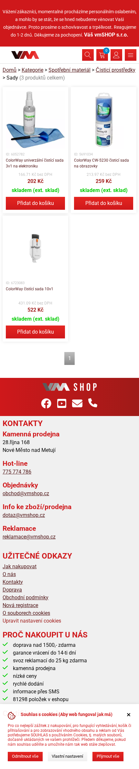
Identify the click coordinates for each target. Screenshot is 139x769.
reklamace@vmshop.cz (29, 537)
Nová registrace (20, 605)
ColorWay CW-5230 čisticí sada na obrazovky (101, 163)
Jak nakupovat (20, 566)
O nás (9, 574)
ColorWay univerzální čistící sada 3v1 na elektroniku (35, 163)
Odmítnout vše (25, 756)
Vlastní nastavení (67, 756)
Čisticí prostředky (115, 70)
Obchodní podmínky (25, 597)
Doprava (12, 590)
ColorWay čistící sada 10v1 (29, 289)
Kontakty (13, 582)
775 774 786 (17, 472)
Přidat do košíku (35, 203)
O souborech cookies (26, 613)
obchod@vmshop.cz (26, 493)
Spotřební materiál (69, 70)
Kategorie (32, 70)
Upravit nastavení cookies (32, 621)
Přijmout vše (108, 756)
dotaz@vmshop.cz (24, 515)
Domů (9, 70)
